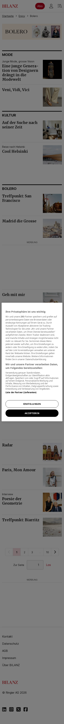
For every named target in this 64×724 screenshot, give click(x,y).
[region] (32, 362)
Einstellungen (32, 403)
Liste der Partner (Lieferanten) (21, 392)
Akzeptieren (32, 413)
